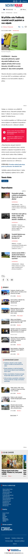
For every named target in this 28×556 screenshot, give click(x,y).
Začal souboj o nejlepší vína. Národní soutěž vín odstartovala (18, 301)
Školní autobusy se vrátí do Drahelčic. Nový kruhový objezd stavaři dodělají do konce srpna (17, 311)
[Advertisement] (14, 94)
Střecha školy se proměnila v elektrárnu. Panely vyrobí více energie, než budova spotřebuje (18, 340)
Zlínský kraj (5, 505)
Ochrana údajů (9, 541)
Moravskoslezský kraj (8, 498)
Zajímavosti (5, 519)
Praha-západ (20, 315)
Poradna (5, 516)
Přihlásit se (24, 1)
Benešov (19, 296)
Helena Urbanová (8, 27)
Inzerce (15, 543)
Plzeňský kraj (6, 502)
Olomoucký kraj (7, 499)
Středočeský (9, 9)
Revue (4, 517)
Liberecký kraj (6, 496)
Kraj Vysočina (6, 493)
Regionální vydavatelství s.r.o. (16, 553)
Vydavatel (7, 538)
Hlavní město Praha (7, 489)
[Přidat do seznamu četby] (26, 27)
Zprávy (15, 12)
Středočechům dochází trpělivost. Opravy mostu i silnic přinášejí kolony (17, 406)
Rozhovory (5, 518)
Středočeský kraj (7, 504)
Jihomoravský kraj (7, 492)
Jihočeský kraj (6, 490)
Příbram (9, 476)
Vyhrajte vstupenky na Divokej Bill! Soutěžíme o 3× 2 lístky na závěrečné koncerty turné (18, 330)
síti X (16, 136)
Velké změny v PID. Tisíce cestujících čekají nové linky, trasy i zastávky (18, 389)
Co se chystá (8, 452)
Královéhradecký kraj (8, 495)
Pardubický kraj (6, 501)
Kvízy (4, 515)
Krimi (4, 514)
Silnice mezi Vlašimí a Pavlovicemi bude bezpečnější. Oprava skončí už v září (18, 321)
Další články (13, 415)
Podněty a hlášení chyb (17, 538)
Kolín (18, 354)
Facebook (14, 1)
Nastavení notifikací (19, 541)
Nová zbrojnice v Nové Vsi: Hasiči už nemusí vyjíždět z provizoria (17, 350)
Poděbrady (5, 181)
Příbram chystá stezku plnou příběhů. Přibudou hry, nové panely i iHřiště (12, 472)
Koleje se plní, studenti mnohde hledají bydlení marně (18, 397)
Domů (3, 12)
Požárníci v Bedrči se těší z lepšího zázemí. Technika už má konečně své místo (18, 292)
